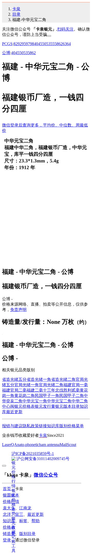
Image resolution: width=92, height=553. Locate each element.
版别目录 (27, 533)
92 (20, 44)
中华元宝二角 (59, 401)
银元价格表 (24, 406)
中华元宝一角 (34, 401)
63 (65, 44)
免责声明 (18, 309)
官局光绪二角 (51, 385)
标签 (23, 521)
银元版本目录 (67, 406)
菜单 (80, 426)
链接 (43, 426)
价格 (71, 426)
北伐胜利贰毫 (67, 390)
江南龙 (25, 508)
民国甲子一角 (47, 395)
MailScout (68, 444)
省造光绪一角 (39, 379)
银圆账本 (11, 495)
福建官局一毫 (75, 385)
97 (28, 44)
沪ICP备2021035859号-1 (33, 453)
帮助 (35, 521)
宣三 (19, 514)
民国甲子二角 (71, 395)
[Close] (49, 36)
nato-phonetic (28, 444)
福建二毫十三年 (41, 390)
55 (52, 44)
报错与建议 (12, 426)
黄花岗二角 (24, 395)
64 (69, 44)
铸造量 (9, 533)
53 (48, 44)
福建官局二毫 (14, 390)
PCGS (7, 44)
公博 (6, 53)
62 (61, 44)
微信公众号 (46, 475)
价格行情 (11, 501)
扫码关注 (65, 29)
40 (36, 44)
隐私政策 (30, 426)
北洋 (7, 514)
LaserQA (9, 444)
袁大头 (9, 508)
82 (16, 44)
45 (40, 44)
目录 (16, 14)
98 (32, 44)
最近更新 (14, 412)
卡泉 (16, 9)
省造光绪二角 (63, 379)
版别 (63, 426)
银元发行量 (45, 406)
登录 (7, 540)
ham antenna (49, 444)
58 (56, 44)
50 (44, 44)
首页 (7, 489)
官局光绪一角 (26, 385)
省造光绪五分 (14, 379)
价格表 (9, 527)
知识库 (53, 426)
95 (24, 44)
